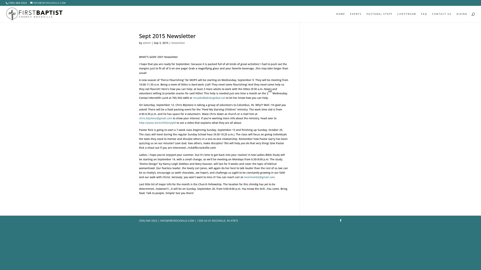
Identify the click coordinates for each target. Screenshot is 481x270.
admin (147, 43)
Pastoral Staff (380, 14)
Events (356, 14)
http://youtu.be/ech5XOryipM (157, 122)
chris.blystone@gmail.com (155, 118)
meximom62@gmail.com (259, 177)
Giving (462, 14)
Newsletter (178, 43)
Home (340, 14)
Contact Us (442, 14)
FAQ (424, 14)
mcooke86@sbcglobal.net (209, 98)
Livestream (406, 14)
